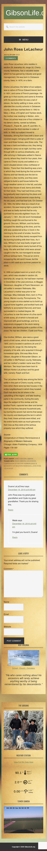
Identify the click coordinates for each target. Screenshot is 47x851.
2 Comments (11, 58)
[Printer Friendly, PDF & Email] (11, 454)
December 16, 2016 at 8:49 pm (21, 489)
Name (6, 601)
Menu (25, 39)
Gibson (30, 459)
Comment (9, 568)
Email (6, 614)
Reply (10, 509)
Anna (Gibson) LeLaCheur (25, 461)
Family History (21, 459)
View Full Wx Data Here (23, 762)
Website (7, 626)
